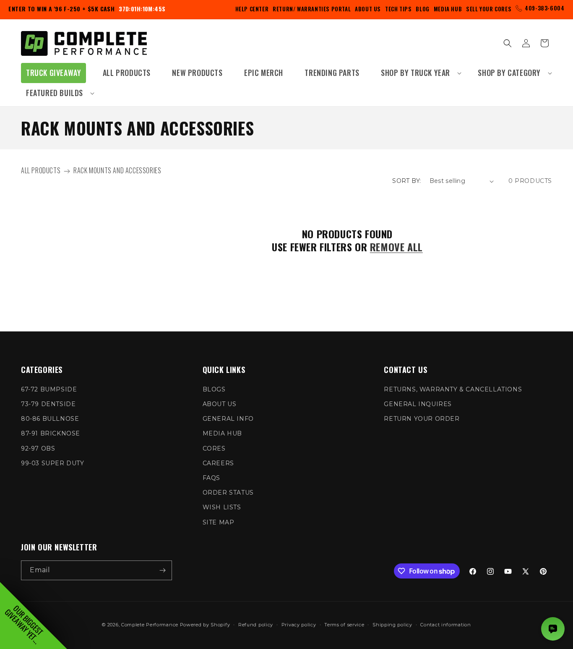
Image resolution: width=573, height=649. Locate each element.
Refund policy (255, 625)
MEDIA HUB (222, 433)
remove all (396, 246)
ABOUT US (220, 404)
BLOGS (214, 389)
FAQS (211, 478)
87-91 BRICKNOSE (50, 433)
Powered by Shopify (205, 625)
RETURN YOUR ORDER (421, 418)
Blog (422, 9)
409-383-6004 (544, 8)
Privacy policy (298, 625)
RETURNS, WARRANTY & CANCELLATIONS (453, 389)
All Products (40, 170)
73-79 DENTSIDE (48, 404)
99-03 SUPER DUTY (52, 463)
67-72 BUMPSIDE (49, 389)
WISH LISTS (222, 507)
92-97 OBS (38, 448)
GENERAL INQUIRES (418, 404)
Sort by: (406, 181)
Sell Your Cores (488, 9)
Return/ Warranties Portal (312, 9)
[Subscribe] (162, 570)
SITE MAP (218, 522)
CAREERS (218, 463)
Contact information (445, 625)
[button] (418, 73)
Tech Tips (398, 9)
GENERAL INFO (228, 418)
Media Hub (448, 9)
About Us (368, 9)
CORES (214, 448)
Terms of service (344, 625)
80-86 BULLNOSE (50, 418)
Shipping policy (392, 625)
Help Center (252, 9)
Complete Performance (149, 625)
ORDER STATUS (228, 492)
